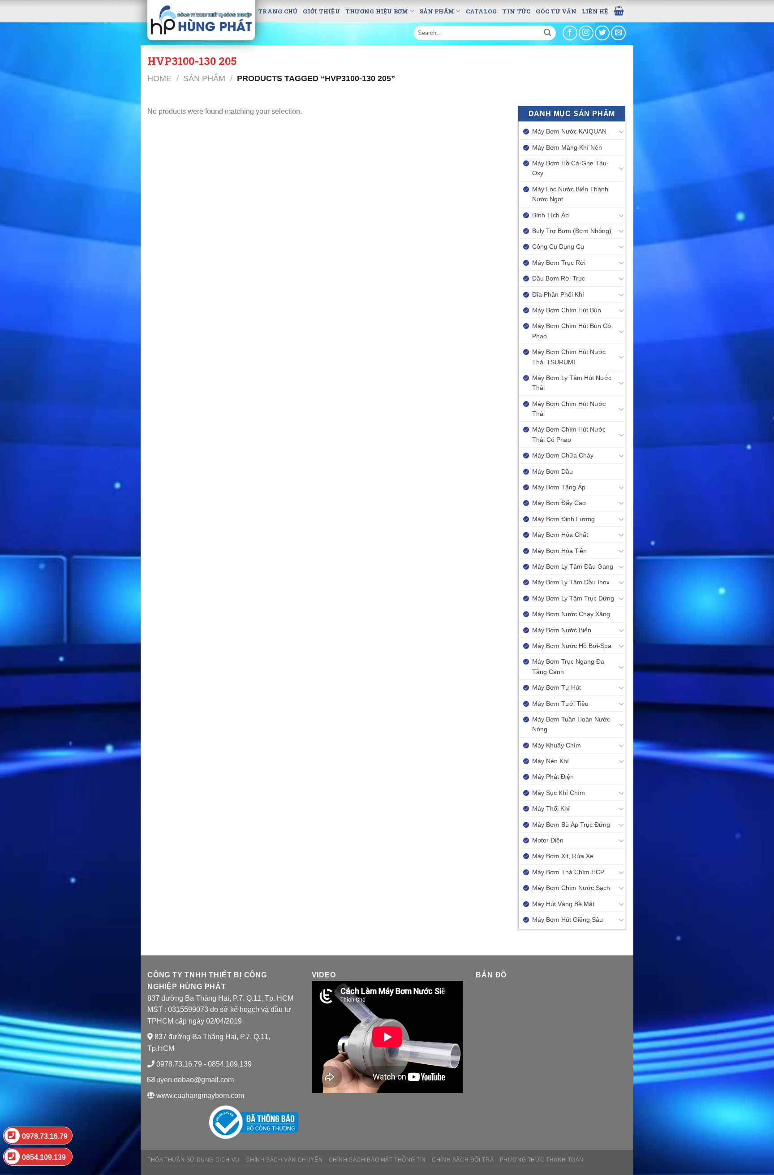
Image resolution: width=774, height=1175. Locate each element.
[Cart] (619, 10)
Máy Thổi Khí (551, 808)
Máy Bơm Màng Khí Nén (567, 147)
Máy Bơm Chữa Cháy (562, 455)
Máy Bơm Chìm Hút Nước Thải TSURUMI (569, 356)
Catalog (481, 11)
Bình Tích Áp (550, 215)
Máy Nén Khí (550, 761)
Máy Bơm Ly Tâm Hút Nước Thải (571, 382)
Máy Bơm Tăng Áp (558, 487)
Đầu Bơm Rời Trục (558, 278)
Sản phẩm (437, 11)
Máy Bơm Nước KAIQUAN (569, 131)
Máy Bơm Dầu (552, 471)
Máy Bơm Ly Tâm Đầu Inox (571, 582)
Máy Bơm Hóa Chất (560, 534)
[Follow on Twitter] (602, 33)
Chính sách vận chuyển (283, 1160)
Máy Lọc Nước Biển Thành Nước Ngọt (570, 194)
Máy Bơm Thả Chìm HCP (568, 872)
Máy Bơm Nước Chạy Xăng (571, 614)
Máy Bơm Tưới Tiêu (560, 703)
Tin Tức (516, 11)
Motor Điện (547, 840)
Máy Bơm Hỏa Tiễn (559, 550)
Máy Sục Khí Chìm (558, 792)
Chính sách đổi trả (463, 1160)
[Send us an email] (618, 33)
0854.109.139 (44, 1157)
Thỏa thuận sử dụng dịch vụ (193, 1160)
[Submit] (547, 33)
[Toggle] (621, 131)
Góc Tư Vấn (556, 11)
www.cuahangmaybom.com (199, 1095)
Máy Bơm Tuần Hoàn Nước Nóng (571, 724)
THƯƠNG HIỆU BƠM (376, 11)
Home (159, 78)
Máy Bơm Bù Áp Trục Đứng (571, 824)
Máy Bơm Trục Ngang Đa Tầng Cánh (568, 666)
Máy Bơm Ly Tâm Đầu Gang (572, 566)
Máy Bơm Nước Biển (561, 630)
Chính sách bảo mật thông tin (377, 1160)
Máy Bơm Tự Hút (556, 687)
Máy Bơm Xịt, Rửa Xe (562, 856)
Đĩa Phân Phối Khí (558, 294)
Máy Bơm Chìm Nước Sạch (571, 887)
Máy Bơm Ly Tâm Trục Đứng (573, 598)
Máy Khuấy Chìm (556, 745)
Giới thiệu (321, 11)
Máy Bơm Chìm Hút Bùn (566, 310)
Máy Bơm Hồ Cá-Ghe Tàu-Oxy (570, 168)
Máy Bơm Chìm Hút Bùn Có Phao (571, 330)
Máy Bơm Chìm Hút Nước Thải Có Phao (569, 434)
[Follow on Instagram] (586, 33)
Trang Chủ (277, 11)
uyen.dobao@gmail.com (195, 1080)
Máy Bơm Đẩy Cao (559, 502)
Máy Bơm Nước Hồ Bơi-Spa (571, 645)
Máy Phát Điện (553, 776)
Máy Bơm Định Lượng (563, 519)
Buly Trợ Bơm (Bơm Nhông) (571, 230)
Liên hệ (595, 11)
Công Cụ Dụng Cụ (558, 246)
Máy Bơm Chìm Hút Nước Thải (569, 408)
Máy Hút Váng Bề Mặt (563, 903)
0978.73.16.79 (45, 1136)
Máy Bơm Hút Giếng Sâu (567, 919)
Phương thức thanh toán (542, 1160)
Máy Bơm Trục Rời (558, 262)
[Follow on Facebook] (570, 33)
